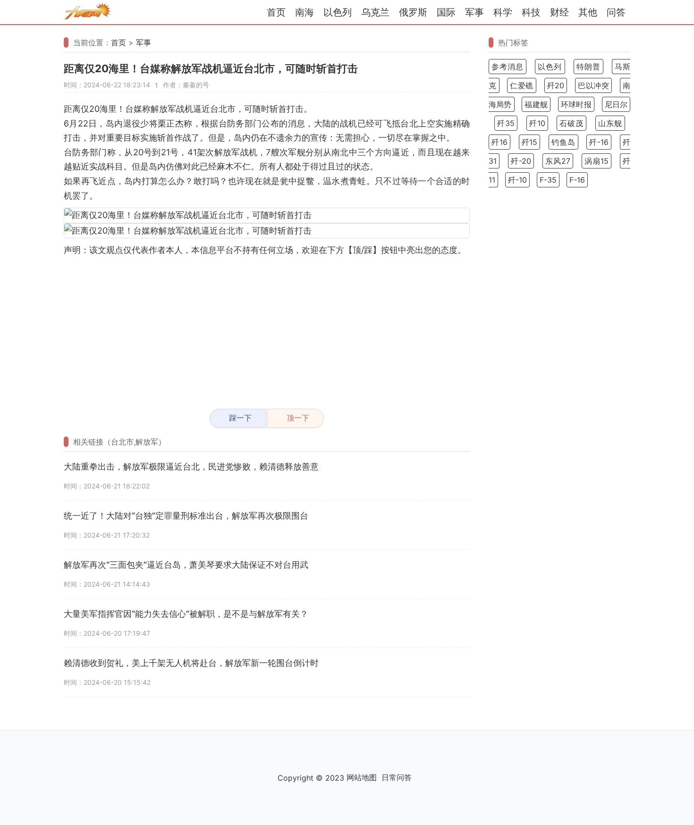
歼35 (506, 123)
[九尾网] (87, 12)
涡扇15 (596, 161)
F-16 (577, 180)
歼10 (537, 123)
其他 (587, 12)
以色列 (337, 12)
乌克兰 (375, 12)
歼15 (530, 142)
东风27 (557, 161)
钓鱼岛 (563, 142)
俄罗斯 (413, 12)
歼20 (556, 85)
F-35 (548, 180)
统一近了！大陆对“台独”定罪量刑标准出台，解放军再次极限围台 (186, 516)
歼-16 (599, 142)
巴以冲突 (593, 85)
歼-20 (521, 161)
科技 (531, 12)
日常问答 (396, 777)
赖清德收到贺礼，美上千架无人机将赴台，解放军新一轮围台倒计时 (191, 663)
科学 (502, 12)
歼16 (499, 142)
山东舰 (610, 123)
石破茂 (571, 123)
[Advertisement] (267, 328)
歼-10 (517, 180)
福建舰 (536, 104)
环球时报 (576, 104)
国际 (446, 12)
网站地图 (362, 777)
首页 (276, 12)
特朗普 (588, 66)
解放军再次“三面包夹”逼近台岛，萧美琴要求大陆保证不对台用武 (186, 565)
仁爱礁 (521, 85)
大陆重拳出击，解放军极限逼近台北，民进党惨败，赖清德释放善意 (191, 466)
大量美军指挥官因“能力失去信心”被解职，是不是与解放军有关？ (186, 614)
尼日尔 (616, 104)
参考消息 (507, 66)
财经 (559, 12)
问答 (616, 12)
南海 (304, 12)
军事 (474, 12)
